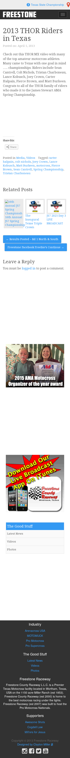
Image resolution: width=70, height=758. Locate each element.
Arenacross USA (35, 631)
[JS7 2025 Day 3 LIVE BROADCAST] (56, 206)
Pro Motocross (35, 641)
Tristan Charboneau (17, 173)
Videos (30, 157)
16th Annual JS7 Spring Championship (15, 221)
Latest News (15, 533)
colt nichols (23, 161)
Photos (11, 549)
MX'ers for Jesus (35, 732)
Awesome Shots (35, 722)
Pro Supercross (35, 646)
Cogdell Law (35, 727)
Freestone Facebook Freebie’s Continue (36, 247)
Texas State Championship (47, 5)
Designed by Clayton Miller (34, 744)
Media (20, 157)
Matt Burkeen (25, 165)
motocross (43, 165)
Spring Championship (48, 169)
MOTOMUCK (35, 636)
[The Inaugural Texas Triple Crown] (35, 206)
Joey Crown (40, 161)
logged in (28, 268)
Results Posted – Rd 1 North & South (32, 239)
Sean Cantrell (22, 169)
